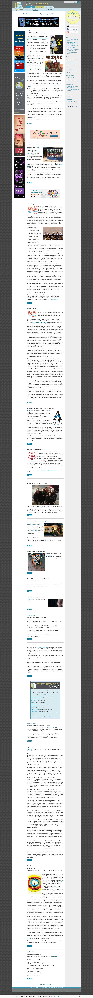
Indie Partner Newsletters (55, 9)
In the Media (52, 991)
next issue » (48, 984)
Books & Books (49, 555)
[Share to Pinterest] (74, 106)
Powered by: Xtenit (46, 993)
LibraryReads (29, 749)
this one (43, 470)
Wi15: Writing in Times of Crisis (72, 45)
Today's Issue (29, 9)
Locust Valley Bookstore (34, 530)
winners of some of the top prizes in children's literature (38, 38)
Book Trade (48, 7)
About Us (27, 991)
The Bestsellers (69, 99)
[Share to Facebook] (68, 106)
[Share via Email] (66, 106)
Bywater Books (30, 410)
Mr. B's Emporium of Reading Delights (38, 322)
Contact (31, 991)
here (58, 119)
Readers (39, 7)
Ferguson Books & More (51, 470)
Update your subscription (58, 987)
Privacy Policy (67, 991)
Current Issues (47, 991)
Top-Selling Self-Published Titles (73, 101)
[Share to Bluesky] (76, 106)
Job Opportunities (61, 991)
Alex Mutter (35, 398)
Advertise (34, 991)
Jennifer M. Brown (54, 299)
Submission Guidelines (40, 991)
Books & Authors (69, 84)
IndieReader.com (55, 956)
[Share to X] (70, 106)
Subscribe (56, 991)
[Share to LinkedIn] (72, 106)
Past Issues (35, 9)
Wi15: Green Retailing (71, 47)
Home (30, 7)
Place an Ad (42, 9)
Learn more (58, 996)
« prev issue (42, 984)
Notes (67, 56)
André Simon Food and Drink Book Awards (53, 727)
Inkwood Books (39, 323)
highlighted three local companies (33, 524)
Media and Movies (70, 75)
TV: (73, 80)
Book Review (68, 93)
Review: (70, 96)
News (67, 37)
